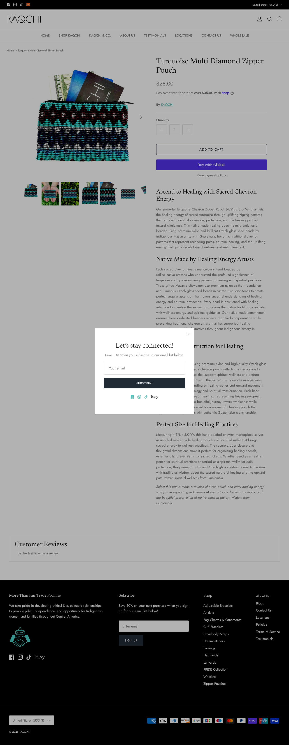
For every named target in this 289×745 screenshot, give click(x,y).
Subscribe (144, 383)
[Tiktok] (146, 397)
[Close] (188, 334)
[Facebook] (132, 397)
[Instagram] (139, 397)
